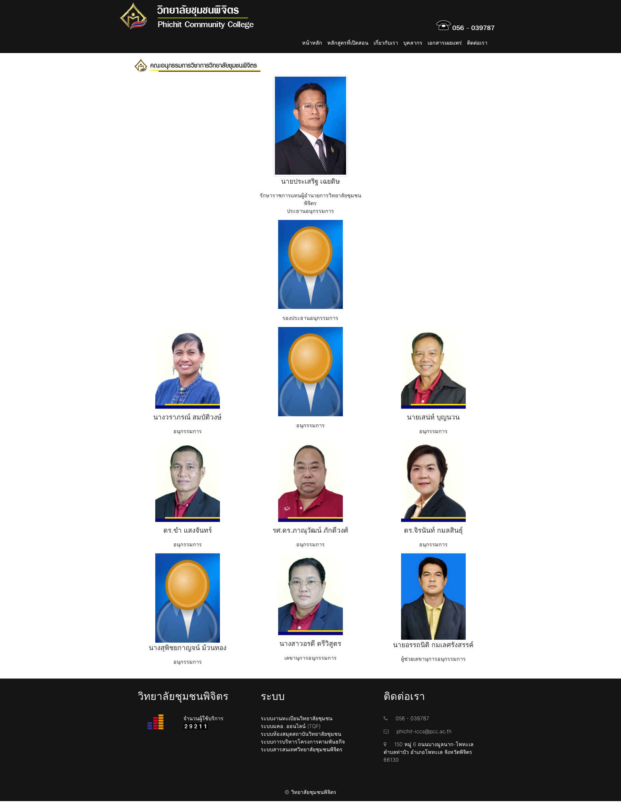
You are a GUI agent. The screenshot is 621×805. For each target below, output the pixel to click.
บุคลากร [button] (412, 42)
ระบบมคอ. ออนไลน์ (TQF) (291, 726)
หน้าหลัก (312, 42)
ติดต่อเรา (477, 42)
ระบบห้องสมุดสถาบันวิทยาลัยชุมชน (301, 734)
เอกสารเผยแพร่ (445, 42)
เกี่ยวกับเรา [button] (386, 42)
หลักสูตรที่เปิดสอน (347, 42)
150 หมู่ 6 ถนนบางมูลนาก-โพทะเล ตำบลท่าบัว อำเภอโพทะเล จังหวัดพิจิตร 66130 (429, 752)
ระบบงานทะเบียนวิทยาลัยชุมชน (296, 718)
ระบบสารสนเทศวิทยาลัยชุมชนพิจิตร (302, 749)
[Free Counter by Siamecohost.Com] (195, 726)
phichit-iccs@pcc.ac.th (424, 731)
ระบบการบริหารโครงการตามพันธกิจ (303, 741)
